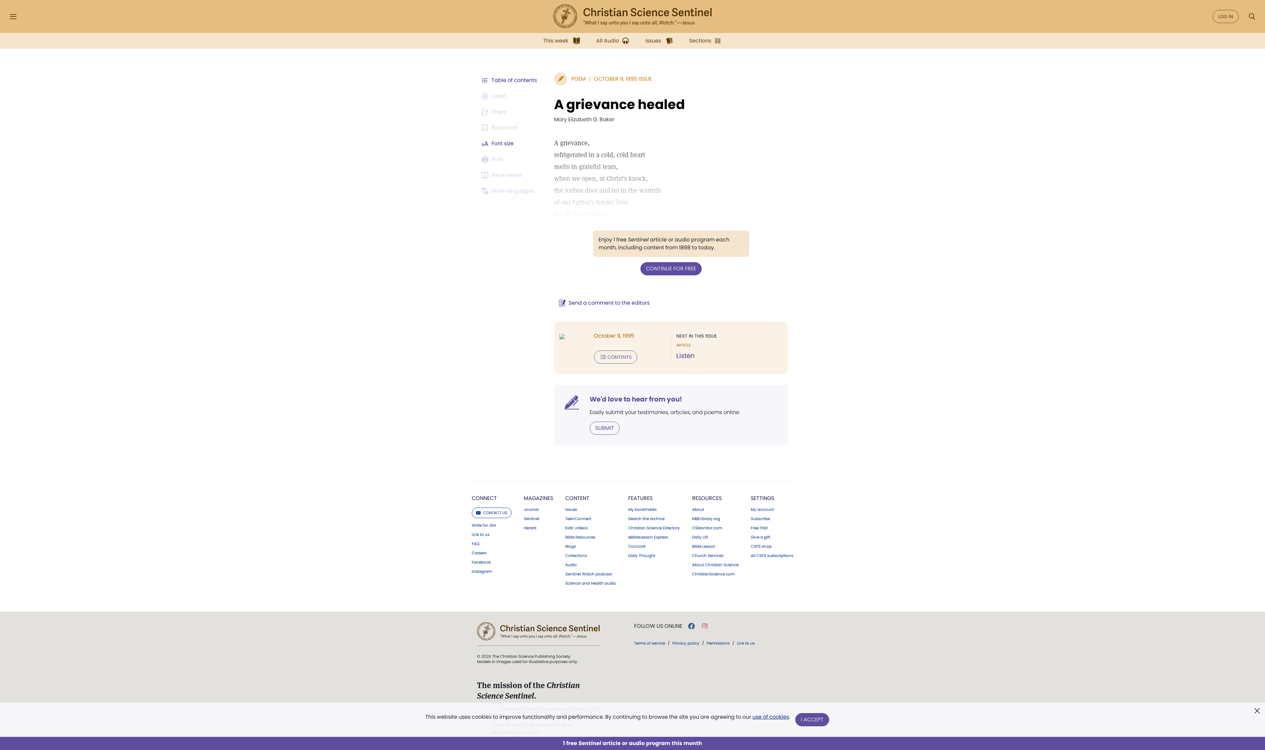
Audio (571, 565)
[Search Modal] (1252, 17)
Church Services (707, 556)
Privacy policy (685, 643)
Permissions (718, 643)
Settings (762, 498)
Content (577, 498)
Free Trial (759, 528)
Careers (479, 553)
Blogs (570, 546)
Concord (636, 546)
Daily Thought (641, 556)
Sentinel (531, 519)
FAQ (475, 544)
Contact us (495, 512)
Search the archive (646, 519)
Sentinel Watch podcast (588, 574)
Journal (531, 510)
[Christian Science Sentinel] (632, 16)
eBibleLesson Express (648, 537)
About (698, 510)
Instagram (482, 571)
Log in (1225, 16)
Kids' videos (576, 528)
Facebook (481, 562)
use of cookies (770, 717)
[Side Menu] (13, 17)
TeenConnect (578, 519)
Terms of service (649, 643)
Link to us (481, 535)
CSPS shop (761, 546)
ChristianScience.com (713, 574)
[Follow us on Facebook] (691, 626)
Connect (484, 498)
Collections (576, 556)
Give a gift (760, 537)
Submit (604, 428)
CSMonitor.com (707, 528)
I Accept (812, 719)
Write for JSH (484, 525)
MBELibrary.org (706, 519)
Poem (578, 79)
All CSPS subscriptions (772, 556)
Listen (685, 355)
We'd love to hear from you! (636, 399)
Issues (571, 510)
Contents (619, 357)
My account (762, 510)
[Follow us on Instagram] (705, 626)
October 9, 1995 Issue (623, 79)
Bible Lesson (704, 546)
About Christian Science (715, 565)
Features (640, 498)
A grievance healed (619, 104)
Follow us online (658, 626)
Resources (707, 498)
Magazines (538, 498)
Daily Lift (700, 537)
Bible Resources (580, 537)
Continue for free (671, 268)
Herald (530, 528)
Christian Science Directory (654, 528)
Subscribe (760, 519)
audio (590, 583)
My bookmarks (642, 510)
